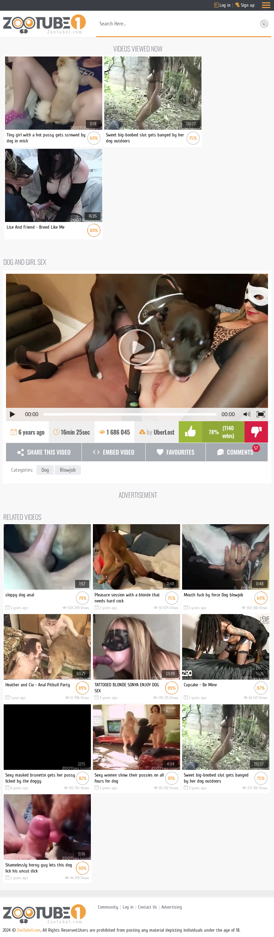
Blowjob (68, 470)
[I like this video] (190, 432)
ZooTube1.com (28, 930)
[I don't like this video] (256, 432)
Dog (45, 470)
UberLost (164, 432)
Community (108, 907)
